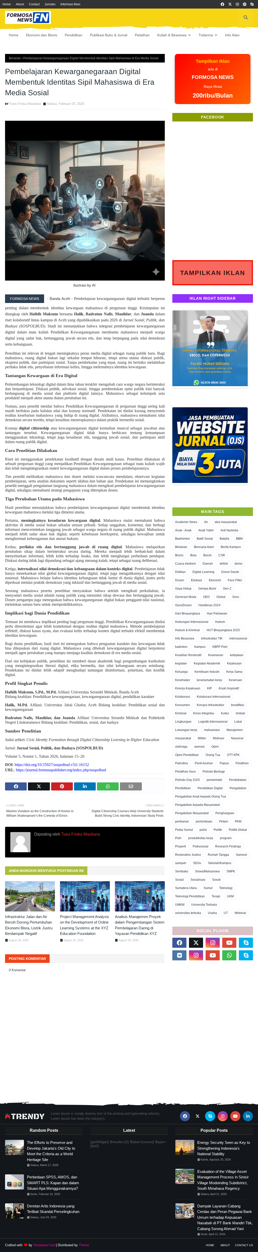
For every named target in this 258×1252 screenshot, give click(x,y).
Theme (84, 1245)
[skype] (251, 4)
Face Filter (235, 580)
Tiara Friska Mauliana (25, 104)
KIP (209, 688)
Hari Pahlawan (217, 613)
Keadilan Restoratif (188, 655)
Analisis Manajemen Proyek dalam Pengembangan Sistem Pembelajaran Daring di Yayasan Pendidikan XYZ (140, 925)
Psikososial (200, 846)
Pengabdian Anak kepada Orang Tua (200, 796)
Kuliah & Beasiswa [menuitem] (171, 35)
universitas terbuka (188, 913)
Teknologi (226, 888)
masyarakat (183, 738)
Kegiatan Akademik (207, 663)
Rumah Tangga (218, 855)
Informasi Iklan (70, 4)
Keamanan (215, 655)
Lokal (238, 721)
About (20, 4)
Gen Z (227, 588)
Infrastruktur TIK (211, 638)
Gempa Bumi (207, 588)
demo (238, 563)
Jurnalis (50, 4)
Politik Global (238, 830)
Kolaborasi (182, 696)
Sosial (179, 879)
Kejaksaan (234, 663)
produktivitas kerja (200, 838)
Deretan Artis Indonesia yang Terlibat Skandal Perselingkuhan (53, 1209)
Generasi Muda (185, 597)
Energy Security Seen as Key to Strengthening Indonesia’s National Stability (223, 1148)
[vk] (179, 955)
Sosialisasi (197, 879)
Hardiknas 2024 (209, 605)
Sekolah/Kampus (219, 863)
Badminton (182, 538)
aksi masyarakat (226, 522)
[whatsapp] (229, 955)
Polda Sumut (184, 830)
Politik (218, 830)
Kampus (200, 647)
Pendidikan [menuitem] (73, 35)
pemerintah (214, 780)
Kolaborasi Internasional (213, 696)
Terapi (216, 896)
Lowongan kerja (186, 730)
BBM (239, 538)
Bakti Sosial (205, 538)
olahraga (181, 746)
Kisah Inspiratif (229, 688)
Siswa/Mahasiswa (207, 871)
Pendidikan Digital (210, 788)
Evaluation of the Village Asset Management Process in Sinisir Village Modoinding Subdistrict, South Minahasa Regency (223, 1180)
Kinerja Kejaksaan (187, 688)
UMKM (179, 904)
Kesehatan (182, 680)
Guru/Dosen (183, 605)
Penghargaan (224, 813)
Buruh (207, 555)
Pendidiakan (237, 780)
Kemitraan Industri (207, 672)
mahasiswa (212, 730)
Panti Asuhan (204, 763)
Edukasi (196, 580)
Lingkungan (183, 721)
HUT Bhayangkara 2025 (223, 630)
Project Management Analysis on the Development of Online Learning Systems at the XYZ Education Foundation (84, 925)
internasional (238, 638)
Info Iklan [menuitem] (232, 35)
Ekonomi (215, 580)
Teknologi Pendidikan (190, 896)
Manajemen (235, 730)
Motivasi (218, 738)
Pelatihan (242, 763)
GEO (206, 597)
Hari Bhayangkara (187, 613)
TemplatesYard (44, 1245)
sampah (180, 863)
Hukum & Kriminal (187, 630)
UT (226, 913)
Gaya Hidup (183, 588)
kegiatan (181, 663)
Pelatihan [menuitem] (142, 35)
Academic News (186, 522)
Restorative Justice (188, 855)
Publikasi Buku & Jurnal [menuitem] (108, 35)
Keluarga (181, 672)
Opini (215, 746)
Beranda (15, 58)
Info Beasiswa (184, 638)
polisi (203, 830)
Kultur (225, 713)
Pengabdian (238, 788)
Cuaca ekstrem (185, 563)
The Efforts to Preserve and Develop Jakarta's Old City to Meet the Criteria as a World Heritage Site (51, 1151)
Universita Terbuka (204, 904)
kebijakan (236, 655)
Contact (34, 4)
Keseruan (235, 680)
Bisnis (179, 555)
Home (7, 4)
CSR (221, 555)
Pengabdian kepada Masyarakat (197, 805)
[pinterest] (244, 4)
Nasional (237, 738)
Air (206, 522)
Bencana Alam (204, 547)
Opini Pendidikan (187, 755)
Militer (202, 738)
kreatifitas (237, 705)
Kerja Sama (234, 672)
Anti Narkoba (229, 530)
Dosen (179, 580)
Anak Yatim (206, 530)
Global (220, 597)
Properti (180, 846)
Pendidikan (183, 788)
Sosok (216, 879)
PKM (238, 821)
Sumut (208, 888)
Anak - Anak (183, 530)
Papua (224, 763)
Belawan (181, 547)
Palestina (181, 763)
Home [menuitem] (13, 35)
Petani (223, 821)
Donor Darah (230, 572)
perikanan (182, 821)
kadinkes (181, 647)
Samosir (241, 855)
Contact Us (244, 1245)
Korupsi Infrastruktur (210, 705)
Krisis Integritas (203, 713)
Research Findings (228, 846)
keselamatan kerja (209, 680)
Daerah (208, 563)
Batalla (224, 538)
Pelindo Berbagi (214, 771)
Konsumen (182, 705)
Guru (235, 597)
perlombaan (204, 821)
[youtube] (229, 943)
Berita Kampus (231, 547)
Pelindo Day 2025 (187, 780)
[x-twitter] (230, 4)
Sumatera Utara (186, 888)
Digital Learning (203, 572)
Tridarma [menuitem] (206, 35)
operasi (199, 746)
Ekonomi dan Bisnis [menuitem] (41, 35)
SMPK (231, 871)
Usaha (212, 913)
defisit (224, 563)
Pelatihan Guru (185, 771)
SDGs (197, 863)
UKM (230, 896)
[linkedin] (248, 1116)
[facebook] (222, 4)
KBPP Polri (220, 647)
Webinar (240, 913)
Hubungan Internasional (191, 622)
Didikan (180, 572)
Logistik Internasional (213, 721)
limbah (240, 713)
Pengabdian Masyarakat (192, 813)
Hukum (220, 622)
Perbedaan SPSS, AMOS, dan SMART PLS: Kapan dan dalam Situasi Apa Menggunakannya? (53, 1182)
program (226, 838)
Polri (178, 838)
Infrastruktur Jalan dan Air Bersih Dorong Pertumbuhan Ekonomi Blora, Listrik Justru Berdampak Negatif (28, 925)
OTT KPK (233, 755)
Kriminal (180, 713)
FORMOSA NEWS (24, 299)
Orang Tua (213, 755)
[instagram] (237, 4)
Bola (193, 555)
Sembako (181, 871)
